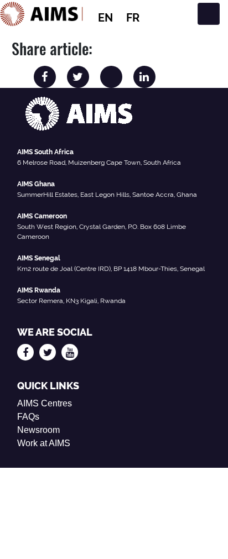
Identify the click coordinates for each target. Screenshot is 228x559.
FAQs (28, 416)
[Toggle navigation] (209, 14)
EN (105, 17)
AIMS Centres (44, 403)
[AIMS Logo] (41, 14)
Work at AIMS (43, 443)
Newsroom (38, 430)
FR (132, 17)
